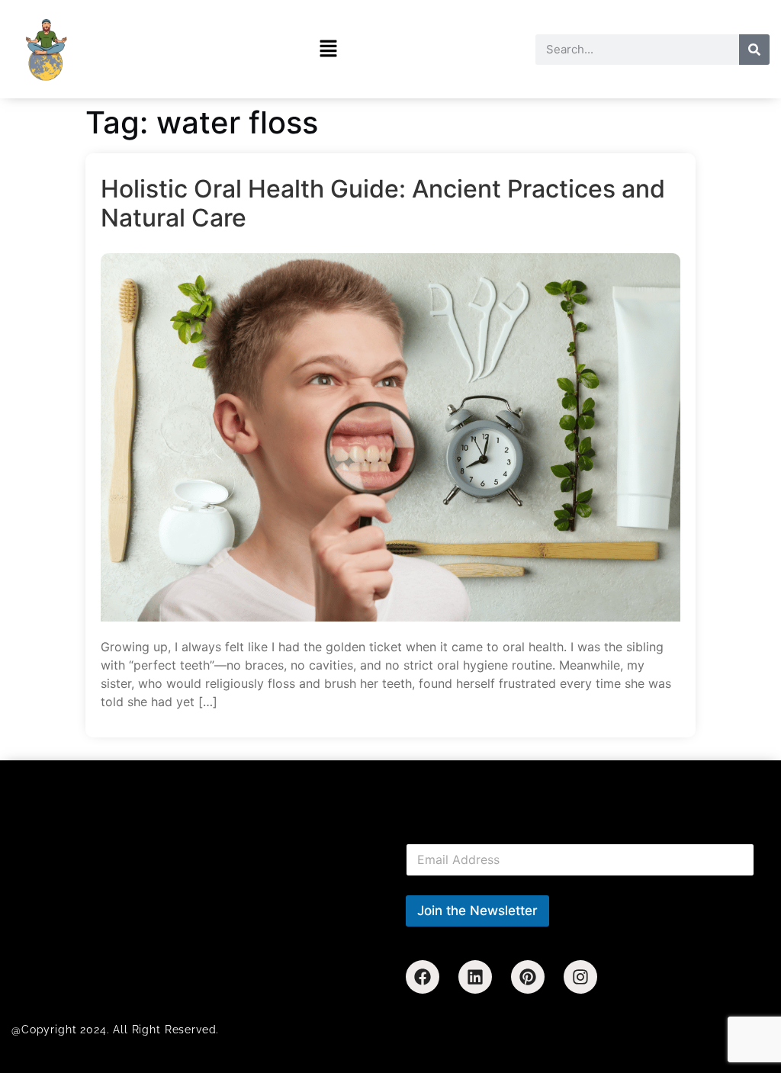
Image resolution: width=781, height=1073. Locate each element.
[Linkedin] (475, 977)
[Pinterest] (528, 977)
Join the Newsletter (477, 910)
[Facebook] (422, 977)
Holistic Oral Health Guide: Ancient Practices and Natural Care (383, 204)
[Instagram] (580, 977)
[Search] (754, 49)
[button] (328, 49)
